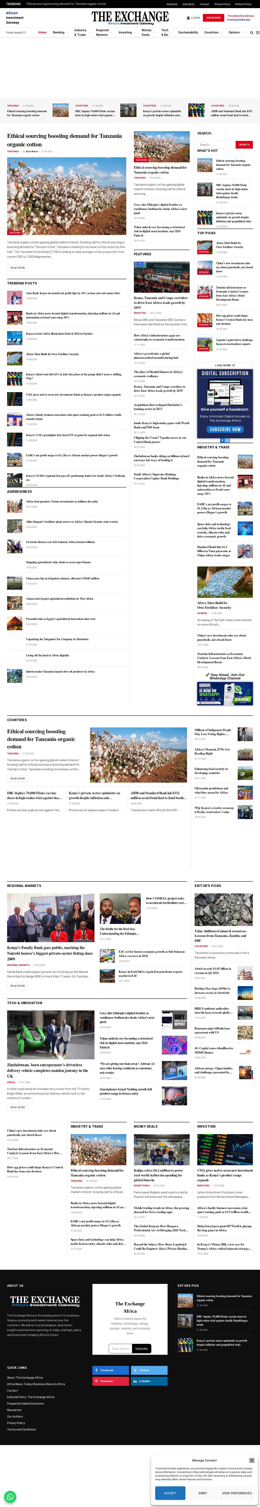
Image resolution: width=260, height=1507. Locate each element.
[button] (252, 1460)
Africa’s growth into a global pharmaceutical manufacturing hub (156, 355)
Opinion (234, 32)
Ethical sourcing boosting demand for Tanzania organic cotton (66, 3)
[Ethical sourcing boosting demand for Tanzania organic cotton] (60, 110)
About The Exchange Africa (25, 1377)
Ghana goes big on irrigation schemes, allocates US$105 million (62, 578)
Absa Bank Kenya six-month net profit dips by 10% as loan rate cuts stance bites (73, 293)
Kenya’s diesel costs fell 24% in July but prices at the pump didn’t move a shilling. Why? (74, 376)
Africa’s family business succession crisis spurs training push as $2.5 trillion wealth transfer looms (73, 417)
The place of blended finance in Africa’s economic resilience (158, 374)
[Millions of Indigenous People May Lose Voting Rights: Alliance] (245, 734)
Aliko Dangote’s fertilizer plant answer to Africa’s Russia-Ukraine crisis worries (72, 522)
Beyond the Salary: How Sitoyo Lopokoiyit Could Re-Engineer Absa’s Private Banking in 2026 (161, 1246)
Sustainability (188, 32)
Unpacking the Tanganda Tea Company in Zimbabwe (57, 639)
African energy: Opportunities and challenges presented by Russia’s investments (213, 1070)
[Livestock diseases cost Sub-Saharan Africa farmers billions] (14, 546)
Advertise (172, 4)
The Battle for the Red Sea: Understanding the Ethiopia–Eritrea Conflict (119, 931)
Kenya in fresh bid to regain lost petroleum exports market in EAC (150, 974)
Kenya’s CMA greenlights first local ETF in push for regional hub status (68, 435)
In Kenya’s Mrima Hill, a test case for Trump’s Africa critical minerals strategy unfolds (223, 1246)
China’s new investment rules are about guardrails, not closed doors (234, 267)
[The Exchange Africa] (130, 18)
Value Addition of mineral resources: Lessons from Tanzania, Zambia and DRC (221, 936)
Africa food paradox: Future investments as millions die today (62, 501)
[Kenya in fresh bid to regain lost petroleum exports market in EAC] (107, 976)
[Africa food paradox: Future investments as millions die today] (14, 506)
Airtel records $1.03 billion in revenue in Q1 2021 (213, 971)
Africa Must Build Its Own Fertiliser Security (52, 354)
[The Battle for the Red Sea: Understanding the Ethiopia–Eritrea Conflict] (120, 908)
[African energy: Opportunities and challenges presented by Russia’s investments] (245, 1072)
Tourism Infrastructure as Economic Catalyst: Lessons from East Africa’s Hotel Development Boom (232, 293)
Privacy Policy (222, 4)
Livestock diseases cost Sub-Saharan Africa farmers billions (60, 542)
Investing (125, 32)
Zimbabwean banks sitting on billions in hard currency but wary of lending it (161, 458)
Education (189, 4)
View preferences (237, 1493)
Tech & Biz (164, 33)
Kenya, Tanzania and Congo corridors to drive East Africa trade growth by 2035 (161, 302)
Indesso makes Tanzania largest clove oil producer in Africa (60, 671)
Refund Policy (243, 4)
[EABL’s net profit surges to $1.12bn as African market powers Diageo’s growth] (14, 460)
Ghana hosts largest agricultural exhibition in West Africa (59, 599)
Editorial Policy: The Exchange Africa (30, 1397)
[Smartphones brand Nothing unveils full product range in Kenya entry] (174, 1096)
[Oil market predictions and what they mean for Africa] (245, 792)
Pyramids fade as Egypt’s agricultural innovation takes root (60, 619)
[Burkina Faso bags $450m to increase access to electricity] (245, 993)
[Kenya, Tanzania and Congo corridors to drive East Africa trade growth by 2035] (162, 277)
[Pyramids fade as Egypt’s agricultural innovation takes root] (14, 623)
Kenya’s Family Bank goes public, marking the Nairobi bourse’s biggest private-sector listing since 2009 (50, 953)
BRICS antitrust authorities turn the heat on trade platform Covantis (214, 1010)
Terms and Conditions (21, 1429)
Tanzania (13, 105)
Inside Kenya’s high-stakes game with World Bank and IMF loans (161, 425)
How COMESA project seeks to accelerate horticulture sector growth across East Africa (166, 900)
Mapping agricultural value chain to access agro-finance (58, 562)
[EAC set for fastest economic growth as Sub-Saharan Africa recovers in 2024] (107, 956)
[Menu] (258, 32)
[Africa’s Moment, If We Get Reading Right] (245, 754)
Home (42, 32)
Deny (203, 1493)
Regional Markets (102, 33)
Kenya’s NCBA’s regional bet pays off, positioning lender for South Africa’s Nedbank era (75, 478)
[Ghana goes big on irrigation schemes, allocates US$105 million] (14, 583)
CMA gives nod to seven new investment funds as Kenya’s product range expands (73, 395)
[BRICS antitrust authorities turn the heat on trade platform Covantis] (245, 1013)
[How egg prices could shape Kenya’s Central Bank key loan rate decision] (204, 320)
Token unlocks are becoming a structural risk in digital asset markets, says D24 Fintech (159, 231)
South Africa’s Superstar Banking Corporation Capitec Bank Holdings (156, 476)
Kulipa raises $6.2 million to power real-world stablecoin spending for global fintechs (158, 1175)
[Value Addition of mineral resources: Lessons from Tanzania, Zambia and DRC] (224, 909)
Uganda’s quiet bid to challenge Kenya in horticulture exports (234, 342)
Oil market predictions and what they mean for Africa (211, 790)
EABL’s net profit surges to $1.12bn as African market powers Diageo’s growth (71, 455)
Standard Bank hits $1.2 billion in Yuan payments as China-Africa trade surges (214, 551)
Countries (211, 32)
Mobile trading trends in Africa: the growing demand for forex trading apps (161, 1210)
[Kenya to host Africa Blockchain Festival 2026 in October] (14, 338)
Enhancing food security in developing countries (211, 771)
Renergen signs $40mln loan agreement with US (212, 1030)
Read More (18, 267)
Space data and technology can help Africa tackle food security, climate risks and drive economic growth (214, 530)
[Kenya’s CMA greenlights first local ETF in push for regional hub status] (14, 439)
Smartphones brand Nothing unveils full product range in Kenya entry (126, 1091)
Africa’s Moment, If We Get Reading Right (212, 751)
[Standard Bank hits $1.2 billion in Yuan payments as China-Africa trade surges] (245, 551)
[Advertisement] (130, 67)
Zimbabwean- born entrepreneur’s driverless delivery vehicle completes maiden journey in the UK (47, 1070)
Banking (58, 32)
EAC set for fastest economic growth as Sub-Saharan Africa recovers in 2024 (152, 953)
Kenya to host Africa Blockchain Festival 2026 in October (59, 334)
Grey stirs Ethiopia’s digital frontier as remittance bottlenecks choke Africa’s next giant (160, 208)
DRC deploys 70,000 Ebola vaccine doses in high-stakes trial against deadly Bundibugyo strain (95, 113)
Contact (204, 4)
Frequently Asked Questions (25, 1403)
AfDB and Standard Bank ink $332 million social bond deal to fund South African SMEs (231, 113)
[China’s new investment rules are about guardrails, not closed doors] (204, 268)
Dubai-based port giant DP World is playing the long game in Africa (224, 1228)
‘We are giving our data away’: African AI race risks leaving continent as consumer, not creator (127, 1068)
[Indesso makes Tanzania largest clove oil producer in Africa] (14, 676)
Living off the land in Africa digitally (47, 655)
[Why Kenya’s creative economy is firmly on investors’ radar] (245, 812)
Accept (170, 1493)
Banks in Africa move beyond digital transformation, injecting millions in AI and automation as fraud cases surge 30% (73, 315)
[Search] (251, 32)
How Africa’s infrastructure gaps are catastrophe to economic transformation (159, 337)
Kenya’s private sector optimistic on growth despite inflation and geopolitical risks (162, 113)
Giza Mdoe (32, 151)
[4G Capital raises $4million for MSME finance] (245, 1052)
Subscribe (213, 17)
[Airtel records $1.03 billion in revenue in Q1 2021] (245, 973)
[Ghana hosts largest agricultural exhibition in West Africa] (14, 603)
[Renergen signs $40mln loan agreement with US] (245, 1033)
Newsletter (14, 1410)
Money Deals (146, 33)
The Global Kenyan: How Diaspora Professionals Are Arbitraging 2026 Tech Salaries (159, 1228)
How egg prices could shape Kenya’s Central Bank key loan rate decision (234, 320)
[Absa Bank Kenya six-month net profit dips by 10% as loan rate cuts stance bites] (14, 297)
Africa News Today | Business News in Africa (36, 1384)
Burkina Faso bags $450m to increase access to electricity (213, 991)
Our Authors (15, 1416)
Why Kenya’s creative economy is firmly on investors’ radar (214, 810)
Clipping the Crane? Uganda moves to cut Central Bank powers (160, 439)
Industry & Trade (80, 33)
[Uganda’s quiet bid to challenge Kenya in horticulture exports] (204, 344)
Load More (223, 365)
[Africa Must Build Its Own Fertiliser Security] (14, 358)
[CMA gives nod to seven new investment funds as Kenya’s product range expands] (14, 399)
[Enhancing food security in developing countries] (245, 773)
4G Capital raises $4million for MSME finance (214, 1050)
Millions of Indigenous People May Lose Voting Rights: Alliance (213, 732)
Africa (11, 1082)
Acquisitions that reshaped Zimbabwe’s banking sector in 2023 (158, 407)
